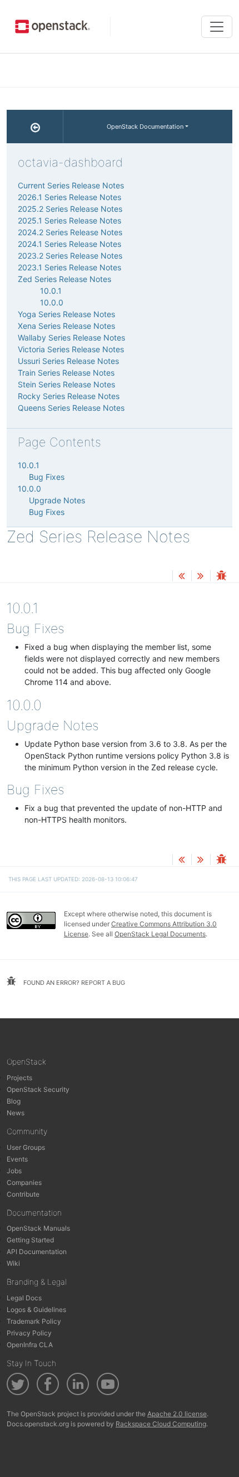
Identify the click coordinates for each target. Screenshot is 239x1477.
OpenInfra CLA (30, 1344)
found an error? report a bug (73, 983)
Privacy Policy (29, 1333)
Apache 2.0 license (177, 1414)
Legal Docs (24, 1298)
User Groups (26, 1147)
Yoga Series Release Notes (66, 314)
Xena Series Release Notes (66, 326)
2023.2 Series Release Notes (70, 255)
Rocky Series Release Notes (69, 396)
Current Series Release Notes (71, 185)
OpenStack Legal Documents (160, 934)
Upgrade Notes (57, 500)
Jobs (14, 1171)
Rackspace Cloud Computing (161, 1424)
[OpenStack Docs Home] (35, 126)
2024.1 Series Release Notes (69, 244)
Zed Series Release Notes (64, 279)
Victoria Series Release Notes (71, 349)
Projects (19, 1077)
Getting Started (30, 1240)
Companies (24, 1182)
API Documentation (37, 1251)
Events (17, 1159)
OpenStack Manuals (38, 1228)
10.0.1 (51, 290)
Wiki (13, 1263)
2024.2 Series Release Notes (70, 232)
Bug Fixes (46, 477)
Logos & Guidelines (36, 1309)
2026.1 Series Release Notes (69, 197)
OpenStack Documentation (145, 126)
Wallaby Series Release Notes (71, 337)
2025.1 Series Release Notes (69, 220)
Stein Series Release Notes (66, 384)
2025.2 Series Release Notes (70, 208)
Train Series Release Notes (66, 372)
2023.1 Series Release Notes (69, 267)
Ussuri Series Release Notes (68, 361)
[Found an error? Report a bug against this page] (221, 576)
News (15, 1113)
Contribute (23, 1194)
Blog (14, 1101)
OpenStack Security (38, 1089)
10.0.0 (51, 302)
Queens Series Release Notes (71, 407)
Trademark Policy (34, 1321)
